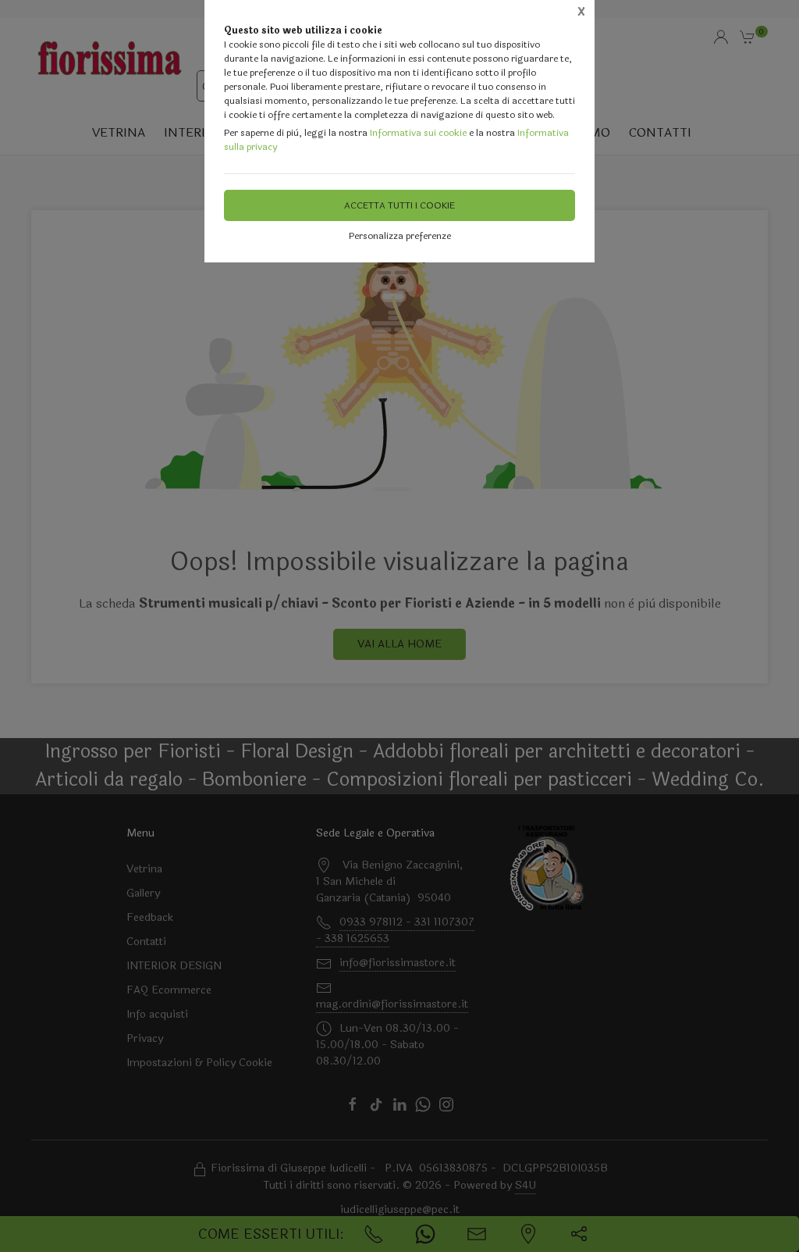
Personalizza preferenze (400, 236)
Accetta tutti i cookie (399, 205)
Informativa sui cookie (418, 133)
